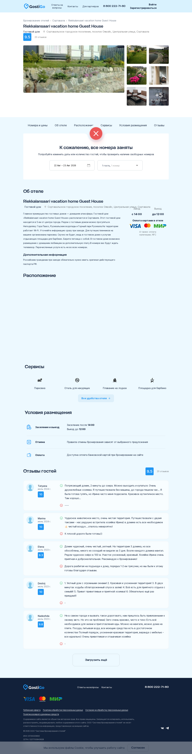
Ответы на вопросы (57, 6)
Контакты (73, 6)
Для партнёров (90, 6)
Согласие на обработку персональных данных (106, 710)
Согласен (138, 747)
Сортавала (58, 20)
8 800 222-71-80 (114, 6)
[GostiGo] (34, 6)
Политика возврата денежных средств (41, 714)
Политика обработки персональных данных (63, 710)
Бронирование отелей (36, 20)
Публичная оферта (31, 710)
